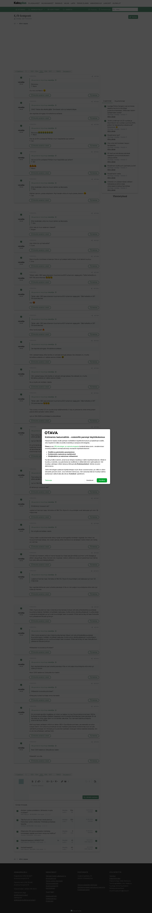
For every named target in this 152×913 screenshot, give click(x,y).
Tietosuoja (48, 480)
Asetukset (89, 480)
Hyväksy (102, 480)
